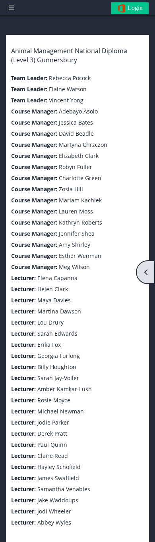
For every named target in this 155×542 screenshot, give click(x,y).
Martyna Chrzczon (83, 144)
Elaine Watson (68, 89)
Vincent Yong (66, 100)
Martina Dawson (59, 311)
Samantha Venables (63, 489)
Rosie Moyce (53, 400)
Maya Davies (54, 300)
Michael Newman (60, 411)
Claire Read (52, 455)
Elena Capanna (57, 278)
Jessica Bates (76, 122)
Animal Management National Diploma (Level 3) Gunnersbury (69, 55)
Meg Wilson (74, 267)
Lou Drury (50, 322)
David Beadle (76, 133)
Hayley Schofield (59, 467)
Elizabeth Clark (79, 156)
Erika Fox (49, 344)
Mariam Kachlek (80, 200)
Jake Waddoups (57, 500)
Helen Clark (52, 289)
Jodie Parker (53, 422)
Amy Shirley (74, 244)
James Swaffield (58, 478)
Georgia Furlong (58, 355)
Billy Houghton (56, 367)
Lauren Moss (76, 211)
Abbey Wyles (54, 522)
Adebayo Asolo (78, 111)
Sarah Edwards (57, 333)
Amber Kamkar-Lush (64, 389)
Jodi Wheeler (54, 511)
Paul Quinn (52, 444)
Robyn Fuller (75, 167)
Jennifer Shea (77, 233)
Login (134, 7)
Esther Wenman (80, 255)
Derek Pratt (52, 433)
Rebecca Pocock (70, 78)
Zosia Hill (71, 189)
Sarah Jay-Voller (58, 378)
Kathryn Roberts (80, 222)
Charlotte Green (80, 178)
